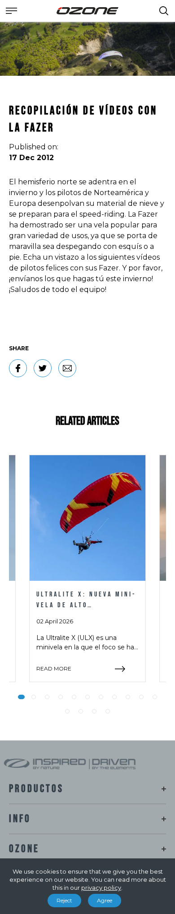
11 (155, 697)
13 (81, 711)
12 (67, 711)
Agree (104, 900)
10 (141, 697)
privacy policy (101, 887)
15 (107, 711)
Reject (64, 900)
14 (94, 711)
